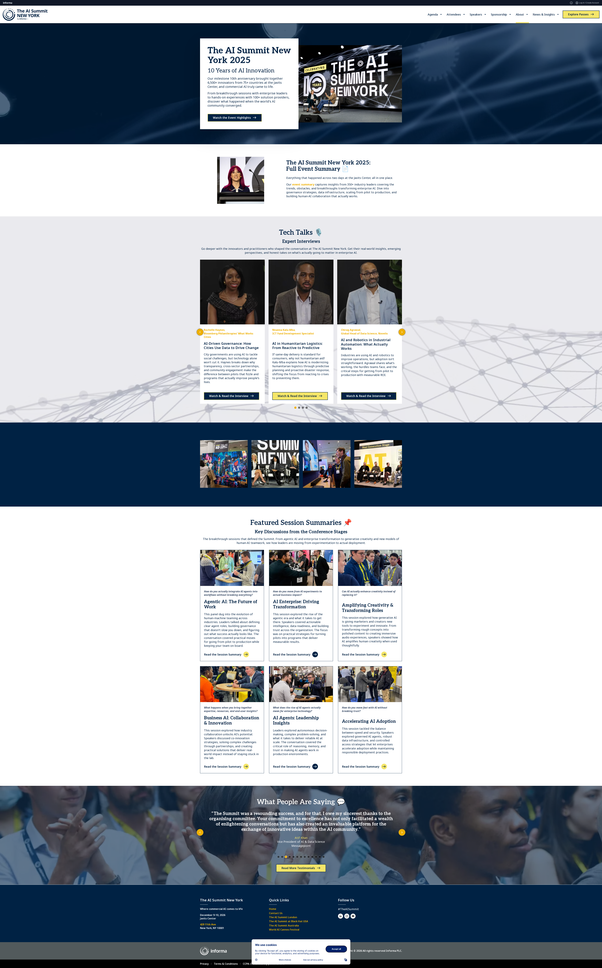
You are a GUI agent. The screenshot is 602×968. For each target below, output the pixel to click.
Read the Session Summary (222, 654)
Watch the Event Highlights (232, 117)
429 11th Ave (208, 924)
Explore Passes (578, 14)
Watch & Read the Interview (228, 396)
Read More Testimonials (298, 868)
